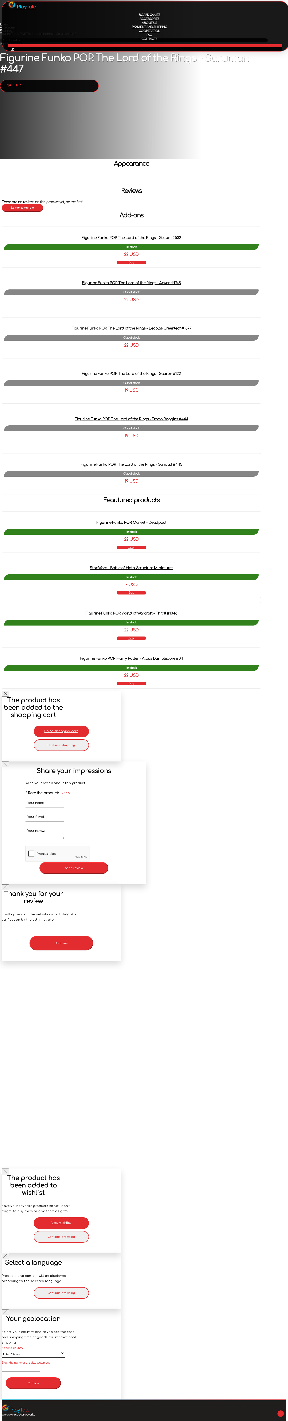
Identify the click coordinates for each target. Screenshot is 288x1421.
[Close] (5, 694)
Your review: (35, 830)
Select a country (12, 1347)
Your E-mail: (35, 816)
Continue (61, 943)
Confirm (33, 1383)
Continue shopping (61, 745)
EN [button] (145, 45)
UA (12, 49)
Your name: (35, 803)
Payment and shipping (149, 27)
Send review (74, 868)
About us (149, 22)
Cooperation (149, 31)
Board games (149, 14)
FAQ (149, 35)
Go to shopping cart (61, 731)
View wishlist (61, 1222)
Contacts (149, 39)
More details (131, 307)
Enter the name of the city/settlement (26, 1362)
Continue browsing (61, 1236)
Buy (131, 262)
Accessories (149, 18)
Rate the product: (42, 793)
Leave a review (22, 207)
